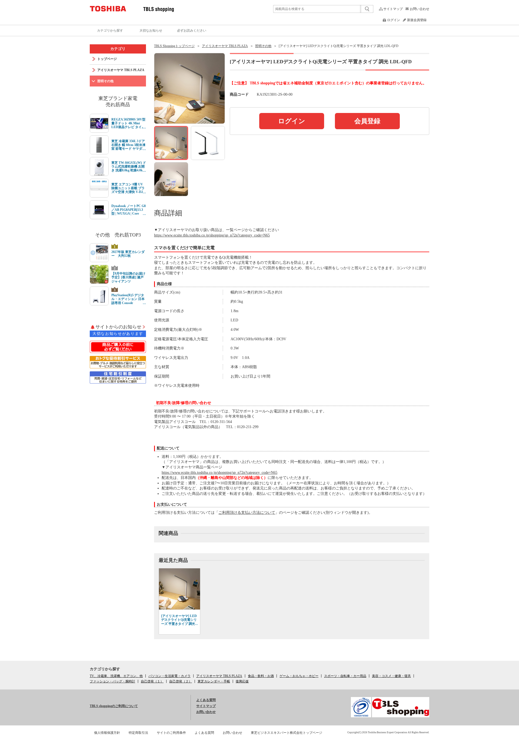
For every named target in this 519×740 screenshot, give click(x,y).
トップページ (107, 59)
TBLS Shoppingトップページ (174, 46)
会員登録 (367, 121)
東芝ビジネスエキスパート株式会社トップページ (286, 733)
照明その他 (263, 46)
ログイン (393, 20)
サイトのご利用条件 (171, 733)
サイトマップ (393, 9)
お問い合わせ (419, 9)
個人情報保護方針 (107, 733)
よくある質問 (206, 700)
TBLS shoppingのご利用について (114, 706)
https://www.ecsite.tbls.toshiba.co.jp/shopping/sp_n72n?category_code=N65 (212, 235)
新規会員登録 (417, 20)
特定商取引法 (138, 733)
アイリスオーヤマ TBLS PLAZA (225, 46)
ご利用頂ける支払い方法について (246, 513)
